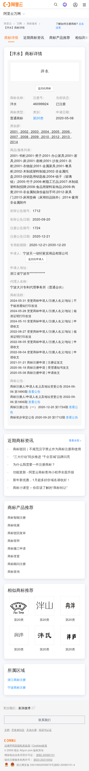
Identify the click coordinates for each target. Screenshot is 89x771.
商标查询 (14, 571)
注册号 (38, 97)
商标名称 (16, 97)
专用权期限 (18, 244)
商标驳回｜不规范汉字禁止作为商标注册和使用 (47, 448)
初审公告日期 (20, 219)
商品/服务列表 (20, 150)
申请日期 (62, 111)
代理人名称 (18, 281)
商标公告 (16, 381)
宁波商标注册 (17, 687)
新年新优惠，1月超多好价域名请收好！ (41, 479)
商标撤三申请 (17, 548)
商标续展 (14, 525)
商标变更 (14, 556)
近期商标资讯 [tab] (33, 37)
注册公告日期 (20, 236)
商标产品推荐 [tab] (59, 37)
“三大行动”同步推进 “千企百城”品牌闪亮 (41, 456)
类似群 (15, 126)
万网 (19, 23)
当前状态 (62, 97)
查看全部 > (75, 440)
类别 (36, 111)
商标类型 (16, 111)
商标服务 (32, 23)
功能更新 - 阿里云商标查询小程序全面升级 (43, 472)
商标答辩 (14, 540)
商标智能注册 (17, 517)
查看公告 (34, 391)
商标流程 (16, 295)
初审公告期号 (20, 210)
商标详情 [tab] (11, 37)
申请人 (15, 253)
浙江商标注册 (17, 680)
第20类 (38, 117)
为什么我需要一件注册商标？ (34, 464)
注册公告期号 (20, 227)
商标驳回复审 (17, 533)
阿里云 (8, 23)
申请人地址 (18, 267)
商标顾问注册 (17, 564)
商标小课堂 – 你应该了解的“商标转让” (40, 487)
